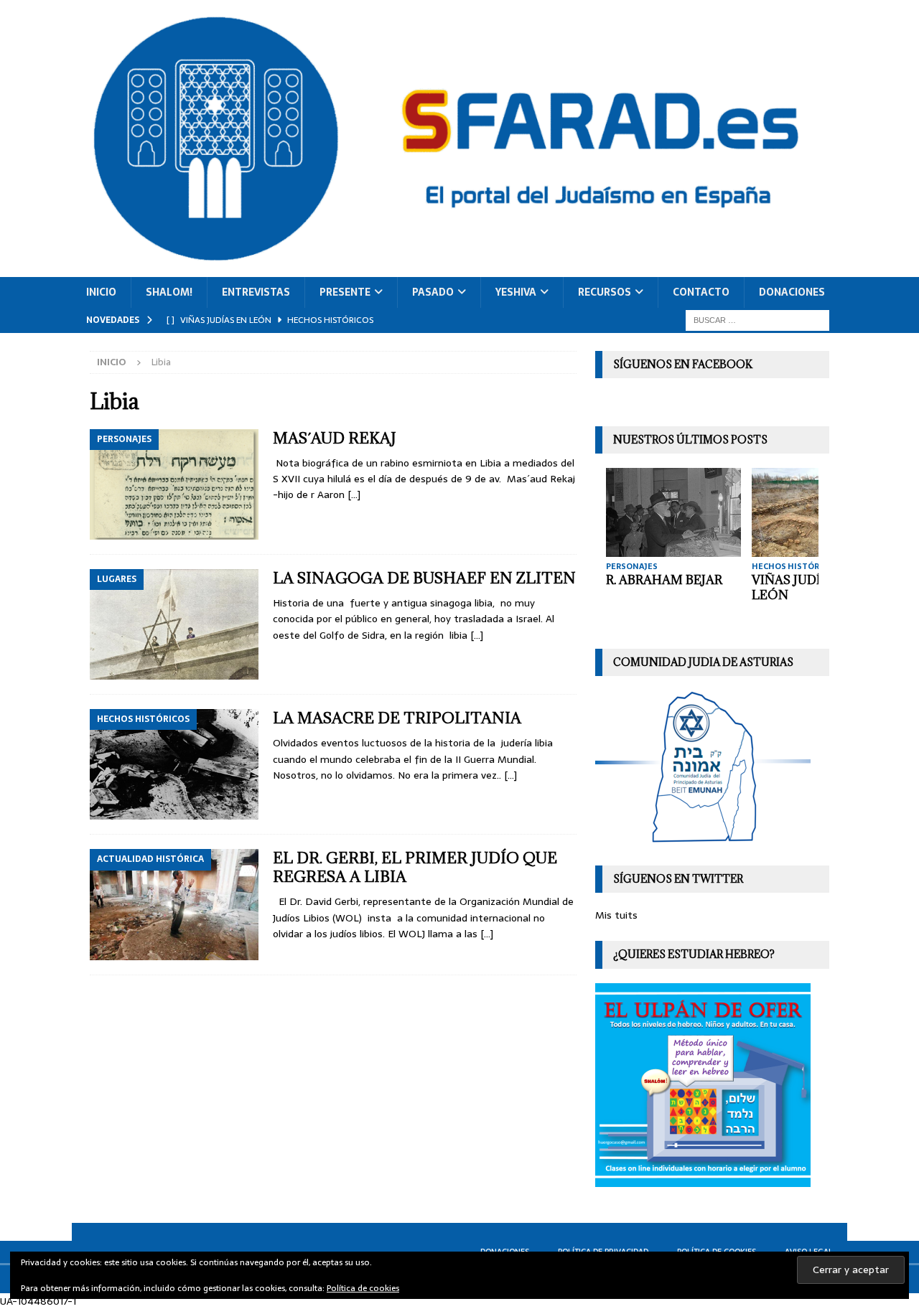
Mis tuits (616, 915)
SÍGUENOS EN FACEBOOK (682, 364)
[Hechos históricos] (174, 764)
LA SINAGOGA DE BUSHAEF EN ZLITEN (424, 578)
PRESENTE (344, 292)
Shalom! (169, 292)
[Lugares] (174, 624)
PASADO (433, 292)
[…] (353, 494)
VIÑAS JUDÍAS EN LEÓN (804, 587)
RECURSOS (604, 292)
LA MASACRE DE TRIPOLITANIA (397, 718)
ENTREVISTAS (256, 292)
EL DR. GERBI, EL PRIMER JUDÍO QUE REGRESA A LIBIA (415, 867)
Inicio (101, 292)
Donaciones (792, 292)
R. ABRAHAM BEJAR (664, 580)
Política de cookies (363, 1288)
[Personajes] (174, 484)
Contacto (701, 292)
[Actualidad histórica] (174, 904)
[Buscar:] (757, 319)
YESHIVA (515, 292)
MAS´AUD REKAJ (334, 438)
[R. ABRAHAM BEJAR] (673, 512)
